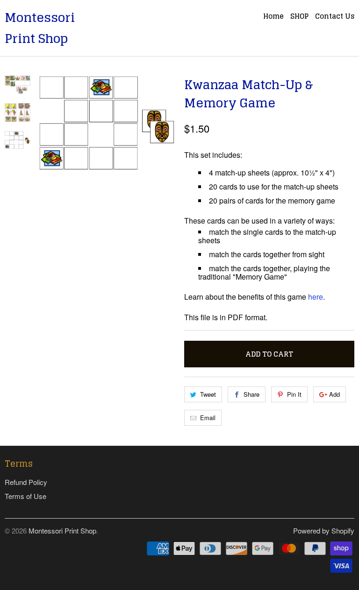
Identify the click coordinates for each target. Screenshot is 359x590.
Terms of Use (25, 496)
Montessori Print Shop (40, 28)
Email (207, 417)
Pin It (294, 394)
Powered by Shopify (323, 530)
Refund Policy (26, 482)
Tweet (208, 394)
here (315, 296)
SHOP (299, 17)
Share (251, 394)
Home (273, 17)
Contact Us (334, 17)
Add (334, 394)
